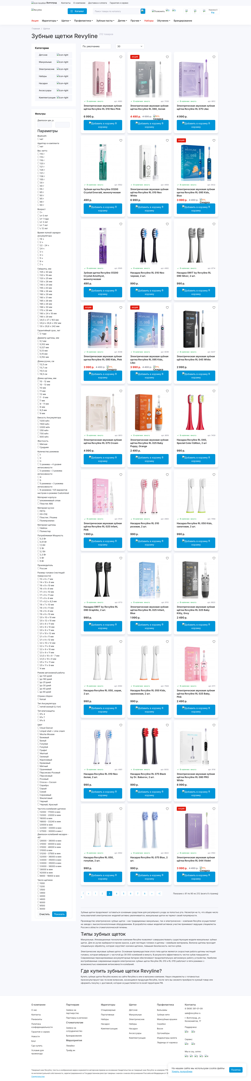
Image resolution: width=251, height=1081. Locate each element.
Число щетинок (45, 880)
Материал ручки (45, 508)
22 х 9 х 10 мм (46, 649)
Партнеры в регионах (77, 1018)
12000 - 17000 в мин (49, 812)
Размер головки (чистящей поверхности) (50, 574)
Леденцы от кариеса (167, 1042)
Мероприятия (74, 1040)
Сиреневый (45, 795)
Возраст (41, 209)
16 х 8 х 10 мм (46, 585)
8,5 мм (43, 410)
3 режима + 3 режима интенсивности (49, 472)
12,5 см (43, 364)
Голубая (43, 744)
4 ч (41, 255)
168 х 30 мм (45, 307)
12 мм (42, 394)
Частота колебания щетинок (51, 808)
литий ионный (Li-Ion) (50, 706)
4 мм (42, 668)
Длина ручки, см (45, 361)
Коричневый (45, 760)
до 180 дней (45, 679)
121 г (41, 166)
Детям (121, 20)
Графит (43, 750)
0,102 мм (44, 344)
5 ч (41, 258)
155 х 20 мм (45, 288)
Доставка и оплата (97, 3)
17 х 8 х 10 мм (46, 592)
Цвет (39, 724)
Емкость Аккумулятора (49, 417)
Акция (34, 20)
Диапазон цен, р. (45, 120)
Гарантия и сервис (119, 3)
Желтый (43, 753)
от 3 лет (43, 222)
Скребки (161, 1024)
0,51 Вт (43, 542)
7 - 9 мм (43, 397)
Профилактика (82, 20)
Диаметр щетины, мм (48, 338)
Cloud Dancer (46, 728)
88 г (41, 202)
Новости (35, 1036)
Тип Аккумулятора (46, 703)
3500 (42, 889)
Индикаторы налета (167, 1038)
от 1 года (44, 219)
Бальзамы (162, 1010)
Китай (42, 699)
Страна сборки (44, 696)
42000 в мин (46, 872)
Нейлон (43, 528)
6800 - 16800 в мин (49, 876)
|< (82, 895)
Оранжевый (45, 769)
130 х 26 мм (45, 281)
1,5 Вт (42, 545)
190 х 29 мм (45, 316)
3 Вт (41, 558)
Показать (59, 914)
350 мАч (43, 430)
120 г (42, 163)
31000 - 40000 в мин (50, 844)
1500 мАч (44, 424)
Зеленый (44, 756)
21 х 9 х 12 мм (46, 639)
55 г (41, 189)
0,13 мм (43, 350)
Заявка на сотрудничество (74, 1029)
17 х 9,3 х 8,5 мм (48, 601)
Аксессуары (135, 1033)
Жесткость (42, 441)
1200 (42, 886)
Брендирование (183, 20)
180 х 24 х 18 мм (48, 313)
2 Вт (41, 548)
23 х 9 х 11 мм (46, 652)
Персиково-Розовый (49, 772)
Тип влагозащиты (46, 711)
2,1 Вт (42, 551)
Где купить (36, 1045)
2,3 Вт (42, 554)
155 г (42, 179)
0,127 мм (44, 347)
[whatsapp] (174, 11)
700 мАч (43, 433)
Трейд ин (70, 1050)
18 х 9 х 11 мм (46, 607)
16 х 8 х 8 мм (46, 588)
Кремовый (44, 763)
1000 (42, 883)
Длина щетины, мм (46, 378)
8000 (42, 908)
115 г (41, 157)
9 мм (42, 413)
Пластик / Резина (48, 517)
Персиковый (45, 775)
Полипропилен (46, 520)
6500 (42, 905)
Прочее (135, 20)
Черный (43, 801)
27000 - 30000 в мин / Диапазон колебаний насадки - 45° (52, 834)
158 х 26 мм (45, 291)
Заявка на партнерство (72, 1011)
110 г (41, 154)
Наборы (149, 20)
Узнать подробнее (182, 1071)
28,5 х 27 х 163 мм (49, 320)
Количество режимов (48, 451)
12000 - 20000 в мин (50, 815)
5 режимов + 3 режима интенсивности (50, 485)
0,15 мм (43, 354)
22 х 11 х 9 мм (46, 646)
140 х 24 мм (45, 284)
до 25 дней (45, 682)
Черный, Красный (48, 804)
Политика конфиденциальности (42, 1025)
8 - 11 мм (44, 403)
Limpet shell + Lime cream (52, 731)
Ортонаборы (163, 1033)
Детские (133, 1010)
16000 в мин (45, 818)
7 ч (41, 264)
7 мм (42, 400)
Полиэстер (45, 531)
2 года (42, 333)
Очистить (44, 914)
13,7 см (43, 367)
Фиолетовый (45, 798)
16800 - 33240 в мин (50, 821)
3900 (42, 893)
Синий (42, 791)
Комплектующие (109, 1028)
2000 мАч (44, 427)
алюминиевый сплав (49, 500)
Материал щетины (46, 525)
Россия (43, 568)
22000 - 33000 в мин (50, 828)
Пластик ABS (46, 503)
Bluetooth (41, 136)
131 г (41, 173)
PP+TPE (43, 514)
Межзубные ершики (167, 1019)
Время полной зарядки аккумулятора (48, 234)
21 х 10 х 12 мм (47, 633)
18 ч (41, 239)
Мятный (43, 766)
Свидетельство (38, 1076)
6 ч (41, 261)
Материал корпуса (46, 497)
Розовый (43, 779)
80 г (41, 195)
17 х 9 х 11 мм (46, 595)
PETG (42, 511)
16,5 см (43, 374)
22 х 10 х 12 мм (47, 643)
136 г (42, 176)
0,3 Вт (42, 538)
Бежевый (44, 737)
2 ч (41, 242)
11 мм (42, 391)
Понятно (236, 1069)
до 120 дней (45, 676)
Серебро (44, 785)
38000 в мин (46, 869)
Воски (160, 1028)
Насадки (105, 1024)
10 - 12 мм (44, 381)
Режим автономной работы (51, 672)
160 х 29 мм (45, 294)
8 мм (42, 407)
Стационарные (108, 1010)
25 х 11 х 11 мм (46, 662)
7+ (40, 212)
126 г (42, 170)
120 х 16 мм (45, 275)
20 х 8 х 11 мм (46, 623)
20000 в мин (46, 824)
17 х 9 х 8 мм (46, 598)
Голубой (43, 747)
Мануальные (135, 1014)
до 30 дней (45, 685)
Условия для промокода (37, 1052)
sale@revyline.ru (192, 1013)
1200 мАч (44, 420)
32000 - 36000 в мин (50, 856)
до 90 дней (45, 692)
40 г (41, 186)
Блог (33, 1041)
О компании (79, 3)
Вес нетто (42, 150)
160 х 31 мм (45, 297)
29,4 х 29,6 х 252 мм (50, 323)
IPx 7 (42, 717)
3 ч (41, 251)
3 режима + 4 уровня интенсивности (49, 466)
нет (41, 139)
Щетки (65, 20)
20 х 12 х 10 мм (47, 620)
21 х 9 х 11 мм (46, 636)
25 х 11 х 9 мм (46, 665)
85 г (41, 198)
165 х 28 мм (45, 304)
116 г (41, 160)
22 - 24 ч (44, 245)
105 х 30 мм (45, 272)
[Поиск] (143, 11)
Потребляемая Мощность (50, 535)
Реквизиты (36, 1019)
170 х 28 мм (45, 310)
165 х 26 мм (45, 300)
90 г (41, 205)
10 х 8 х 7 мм (46, 579)
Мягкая (43, 444)
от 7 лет (43, 225)
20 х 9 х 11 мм (46, 630)
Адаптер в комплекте (48, 143)
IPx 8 (42, 720)
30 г (41, 182)
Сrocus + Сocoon (47, 782)
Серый (42, 788)
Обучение (162, 20)
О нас (34, 1010)
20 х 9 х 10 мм (46, 627)
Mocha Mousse (46, 734)
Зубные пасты (104, 20)
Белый (42, 740)
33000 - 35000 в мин (50, 860)
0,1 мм (42, 341)
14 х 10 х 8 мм (46, 582)
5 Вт (41, 561)
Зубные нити (163, 1014)
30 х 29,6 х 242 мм (49, 326)
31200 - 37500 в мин (50, 853)
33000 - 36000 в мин (50, 866)
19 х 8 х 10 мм (46, 614)
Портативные (107, 1014)
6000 (42, 902)
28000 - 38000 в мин (50, 840)
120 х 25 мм (45, 278)
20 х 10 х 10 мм (47, 617)
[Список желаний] (121, 57)
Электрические (136, 1019)
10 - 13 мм (44, 384)
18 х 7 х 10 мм (46, 604)
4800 (42, 899)
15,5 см (43, 371)
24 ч (41, 248)
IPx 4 (42, 714)
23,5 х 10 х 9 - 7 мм (49, 655)
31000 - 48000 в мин (50, 847)
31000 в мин (45, 850)
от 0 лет (43, 215)
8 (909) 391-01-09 (194, 1008)
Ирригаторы (49, 20)
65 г (41, 192)
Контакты (65, 3)
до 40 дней (45, 688)
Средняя (44, 447)
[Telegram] (168, 11)
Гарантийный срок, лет (48, 330)
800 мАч (44, 436)
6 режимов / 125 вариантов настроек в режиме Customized (53, 491)
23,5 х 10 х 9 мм (47, 659)
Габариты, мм (44, 268)
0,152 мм (44, 357)
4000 (42, 896)
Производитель (45, 565)
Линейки (70, 1045)
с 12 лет (43, 228)
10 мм (42, 388)
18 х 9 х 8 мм (46, 611)
